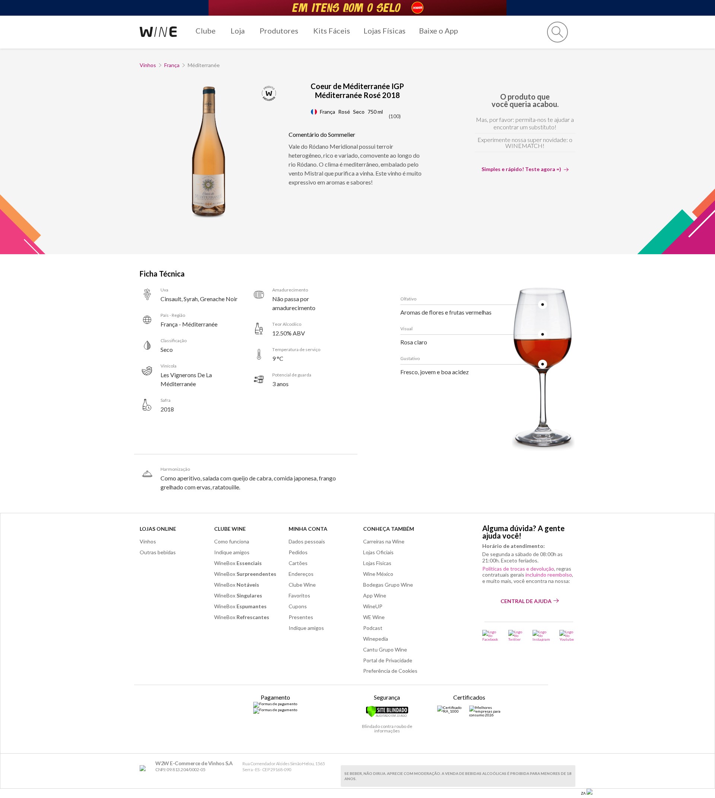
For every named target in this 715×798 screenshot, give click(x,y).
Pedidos (298, 552)
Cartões (298, 563)
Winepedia (375, 638)
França (171, 65)
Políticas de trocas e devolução (518, 568)
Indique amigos (232, 552)
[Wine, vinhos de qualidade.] (144, 768)
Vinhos (148, 65)
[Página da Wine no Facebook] (490, 635)
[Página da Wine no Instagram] (541, 635)
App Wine (374, 595)
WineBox (238, 563)
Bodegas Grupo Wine (388, 584)
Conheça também (388, 529)
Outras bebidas (158, 552)
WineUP (372, 606)
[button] (557, 32)
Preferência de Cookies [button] (390, 671)
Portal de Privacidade (387, 660)
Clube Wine (230, 529)
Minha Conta (308, 529)
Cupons (298, 606)
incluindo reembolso (548, 574)
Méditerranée (204, 65)
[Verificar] (387, 716)
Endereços (301, 574)
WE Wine (374, 617)
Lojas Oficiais (378, 552)
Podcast (372, 628)
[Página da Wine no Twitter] (515, 635)
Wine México (378, 574)
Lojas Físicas (384, 30)
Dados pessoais (307, 541)
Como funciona (231, 541)
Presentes (301, 617)
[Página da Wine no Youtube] (567, 635)
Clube (206, 30)
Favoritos (299, 595)
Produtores (279, 30)
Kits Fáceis (331, 30)
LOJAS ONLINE (158, 529)
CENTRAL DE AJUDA (526, 601)
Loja (238, 30)
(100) (395, 116)
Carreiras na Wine (383, 541)
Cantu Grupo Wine (385, 649)
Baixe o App (438, 30)
